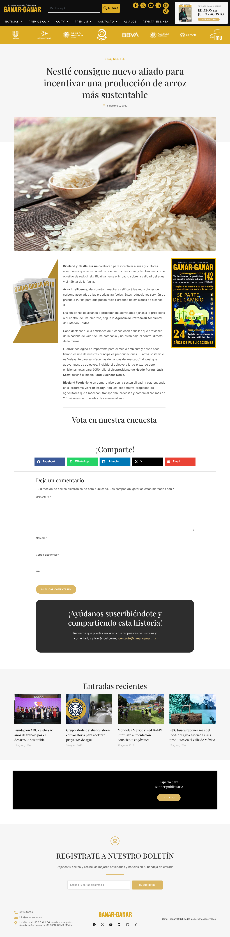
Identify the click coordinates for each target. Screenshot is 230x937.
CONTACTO (106, 21)
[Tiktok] (166, 11)
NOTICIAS (12, 21)
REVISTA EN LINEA (155, 21)
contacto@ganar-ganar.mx (137, 638)
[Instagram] (166, 5)
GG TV (60, 21)
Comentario (43, 496)
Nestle (119, 59)
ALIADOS (130, 21)
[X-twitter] (143, 5)
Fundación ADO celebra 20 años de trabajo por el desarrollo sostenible (33, 735)
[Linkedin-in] (158, 5)
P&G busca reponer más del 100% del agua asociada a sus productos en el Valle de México (192, 735)
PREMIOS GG (37, 21)
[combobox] (74, 8)
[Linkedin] (119, 924)
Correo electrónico (47, 554)
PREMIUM (81, 21)
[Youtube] (151, 5)
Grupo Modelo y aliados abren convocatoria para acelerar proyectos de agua (88, 735)
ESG (108, 59)
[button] (49, 462)
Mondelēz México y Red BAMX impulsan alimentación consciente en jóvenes (140, 735)
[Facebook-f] (136, 5)
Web (38, 571)
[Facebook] (94, 924)
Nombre (41, 537)
